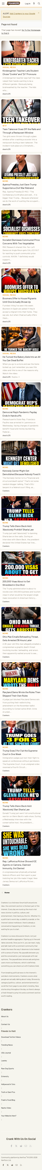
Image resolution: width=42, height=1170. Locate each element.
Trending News (7, 1045)
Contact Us (5, 1024)
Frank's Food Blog (8, 1100)
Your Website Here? (8, 1116)
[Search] (39, 3)
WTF (5, 126)
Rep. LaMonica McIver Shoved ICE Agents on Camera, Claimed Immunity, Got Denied (20, 865)
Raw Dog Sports (7, 1068)
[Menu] (3, 3)
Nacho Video (6, 1108)
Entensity (5, 1076)
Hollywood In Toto (8, 1084)
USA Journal (6, 1053)
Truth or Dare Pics (8, 1092)
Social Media (9, 67)
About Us (4, 1016)
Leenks (4, 1060)
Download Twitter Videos (11, 1037)
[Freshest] (34, 3)
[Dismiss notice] (38, 13)
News (5, 181)
